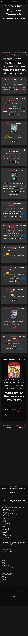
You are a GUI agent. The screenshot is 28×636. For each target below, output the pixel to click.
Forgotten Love (5, 518)
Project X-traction (5, 523)
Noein (9, 123)
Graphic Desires (5, 509)
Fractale (10, 290)
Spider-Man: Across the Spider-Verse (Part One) (12, 507)
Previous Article (14, 486)
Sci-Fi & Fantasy (21, 54)
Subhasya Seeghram (6, 574)
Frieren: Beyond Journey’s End (8, 551)
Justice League (9, 225)
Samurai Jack (9, 203)
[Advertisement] (14, 36)
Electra (3, 562)
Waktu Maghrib (5, 531)
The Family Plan (5, 537)
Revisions (10, 309)
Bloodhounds (4, 563)
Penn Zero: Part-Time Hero (14, 150)
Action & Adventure (6, 54)
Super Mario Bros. (5, 515)
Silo (2, 554)
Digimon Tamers (14, 361)
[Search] (26, 2)
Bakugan (10, 79)
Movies (21, 591)
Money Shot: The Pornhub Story (9, 514)
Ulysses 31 (14, 492)
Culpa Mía (3, 524)
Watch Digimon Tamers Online (7, 58)
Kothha (3, 568)
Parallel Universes (17, 405)
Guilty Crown (9, 268)
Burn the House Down (6, 549)
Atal (2, 557)
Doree (3, 576)
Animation (13, 54)
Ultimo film (4, 532)
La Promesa (4, 570)
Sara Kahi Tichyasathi (6, 573)
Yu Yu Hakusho (9, 170)
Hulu (18, 589)
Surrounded (4, 521)
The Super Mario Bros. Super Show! (14, 488)
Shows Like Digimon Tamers (20, 58)
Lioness (3, 553)
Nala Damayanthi (5, 559)
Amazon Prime (11, 591)
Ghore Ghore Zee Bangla (7, 567)
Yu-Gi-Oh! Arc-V (9, 98)
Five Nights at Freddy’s (6, 535)
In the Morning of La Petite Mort (9, 528)
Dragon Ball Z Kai (12, 247)
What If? (3, 534)
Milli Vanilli (3, 517)
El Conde (3, 520)
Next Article (14, 490)
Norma (3, 526)
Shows (15, 592)
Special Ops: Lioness (6, 565)
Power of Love (5, 529)
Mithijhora (3, 556)
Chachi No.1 (4, 579)
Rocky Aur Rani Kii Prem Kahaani (9, 510)
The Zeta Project (12, 336)
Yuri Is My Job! (4, 578)
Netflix (11, 589)
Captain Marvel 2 (5, 512)
